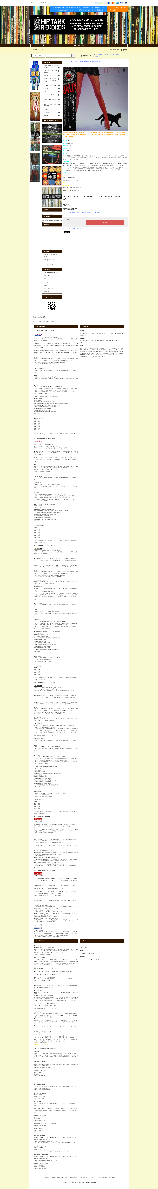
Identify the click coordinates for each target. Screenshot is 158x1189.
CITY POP (46, 282)
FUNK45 (94, 55)
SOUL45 (112, 55)
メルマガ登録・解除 (114, 49)
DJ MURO (106, 55)
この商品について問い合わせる (83, 212)
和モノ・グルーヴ (48, 275)
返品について (66, 228)
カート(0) (112, 45)
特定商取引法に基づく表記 (77, 228)
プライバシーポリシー (91, 1177)
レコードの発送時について (50, 264)
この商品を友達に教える (69, 212)
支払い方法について (48, 1177)
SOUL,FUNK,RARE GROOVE (51, 272)
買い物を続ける (96, 212)
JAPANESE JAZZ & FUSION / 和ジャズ (93, 61)
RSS (109, 1177)
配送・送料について (59, 1177)
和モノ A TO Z (95, 56)
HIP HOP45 (46, 291)
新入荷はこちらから (38, 49)
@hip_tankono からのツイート (50, 214)
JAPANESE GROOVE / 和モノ (75, 61)
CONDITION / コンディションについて (51, 255)
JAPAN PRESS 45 (48, 288)
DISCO (45, 285)
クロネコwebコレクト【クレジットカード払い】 (46, 1005)
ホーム (65, 61)
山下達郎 (117, 55)
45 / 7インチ (47, 279)
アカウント (48, 45)
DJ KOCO (100, 55)
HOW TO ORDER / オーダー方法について (52, 260)
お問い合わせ (80, 45)
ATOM (113, 1177)
